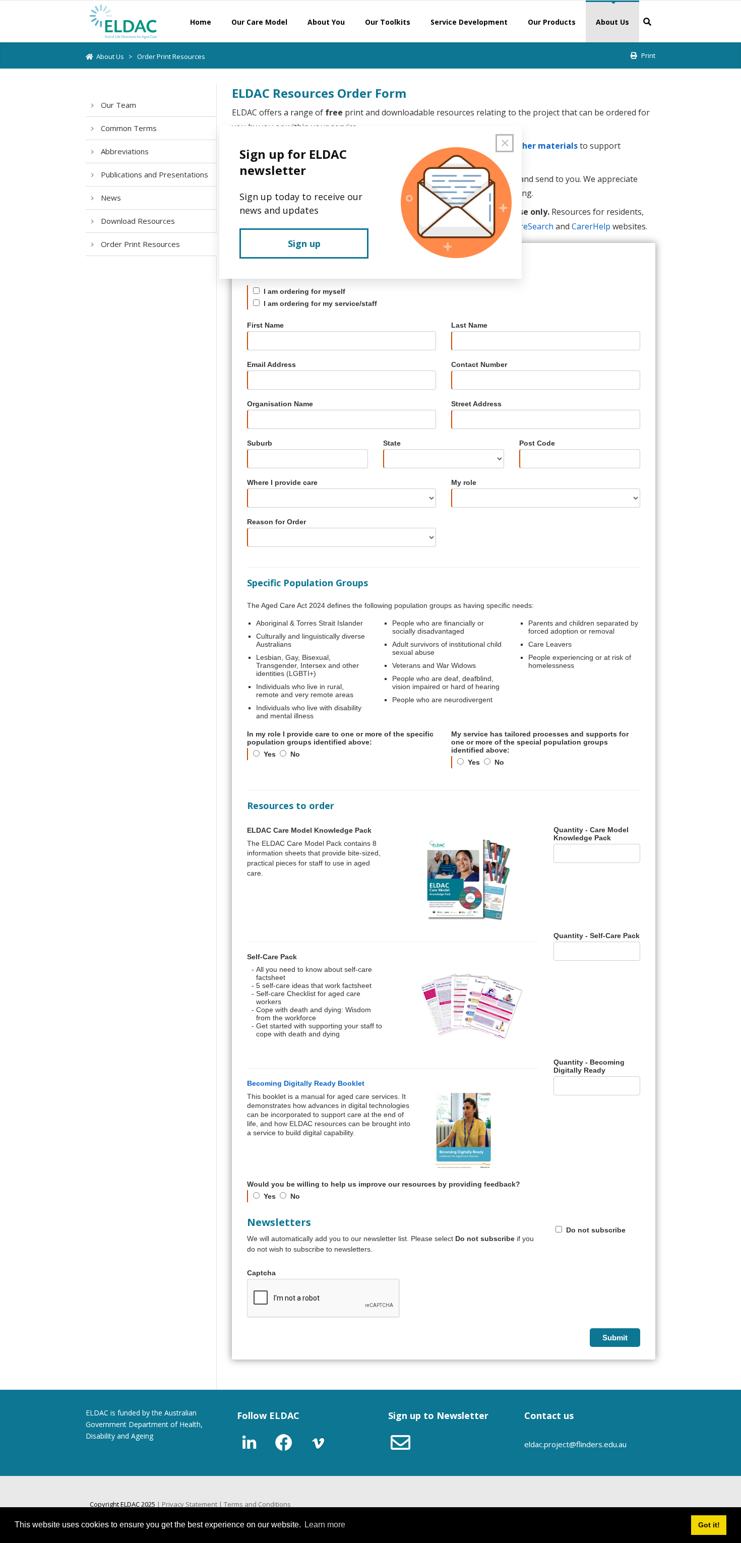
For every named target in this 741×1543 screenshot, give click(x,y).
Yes (270, 754)
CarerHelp (591, 226)
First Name (265, 325)
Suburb (259, 443)
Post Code (537, 443)
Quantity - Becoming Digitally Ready (589, 1066)
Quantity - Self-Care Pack (596, 936)
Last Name (469, 325)
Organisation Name (280, 404)
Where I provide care (282, 482)
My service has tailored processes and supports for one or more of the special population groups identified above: (540, 742)
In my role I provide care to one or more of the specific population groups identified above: (340, 738)
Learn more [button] (324, 1524)
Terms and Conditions (257, 1504)
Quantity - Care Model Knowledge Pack (591, 834)
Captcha (261, 1273)
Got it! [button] (709, 1525)
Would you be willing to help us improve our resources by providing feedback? (383, 1184)
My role (463, 482)
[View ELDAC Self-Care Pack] (469, 1006)
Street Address (476, 404)
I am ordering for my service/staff (320, 303)
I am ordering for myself (304, 291)
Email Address (271, 364)
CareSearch (531, 226)
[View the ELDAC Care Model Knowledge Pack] (469, 880)
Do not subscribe (596, 1230)
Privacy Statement (189, 1504)
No (295, 754)
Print (648, 55)
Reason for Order (276, 522)
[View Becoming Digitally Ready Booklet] (481, 1130)
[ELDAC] (123, 20)
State (392, 443)
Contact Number (479, 364)
